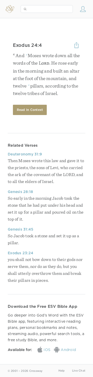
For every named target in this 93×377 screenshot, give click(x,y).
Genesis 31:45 (20, 229)
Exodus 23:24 (20, 253)
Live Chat (78, 370)
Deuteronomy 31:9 (25, 154)
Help (61, 370)
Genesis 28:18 (20, 192)
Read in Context (30, 110)
